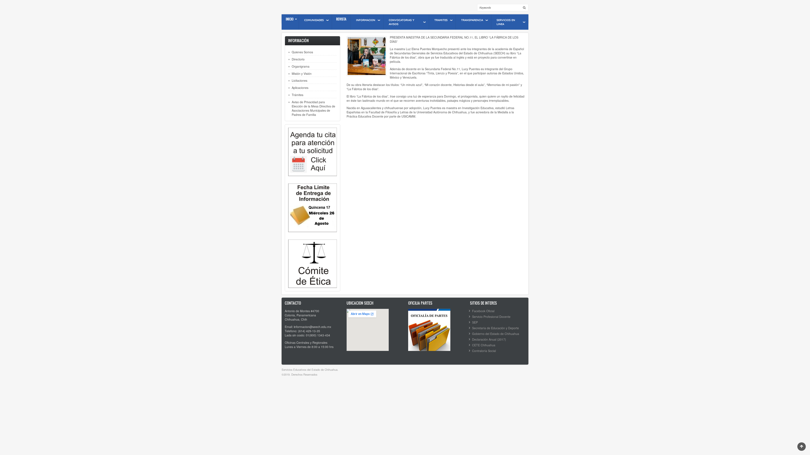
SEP (475, 322)
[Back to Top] (801, 446)
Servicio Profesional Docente (491, 316)
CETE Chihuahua (483, 345)
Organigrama (300, 66)
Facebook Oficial (483, 311)
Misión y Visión (302, 73)
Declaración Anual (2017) (489, 339)
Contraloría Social (484, 351)
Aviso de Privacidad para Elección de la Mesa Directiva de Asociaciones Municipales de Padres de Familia (313, 108)
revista (341, 19)
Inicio (289, 19)
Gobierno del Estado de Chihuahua (495, 334)
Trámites (297, 95)
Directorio (298, 59)
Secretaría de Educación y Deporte (495, 328)
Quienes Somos (302, 52)
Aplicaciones (300, 88)
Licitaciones (299, 80)
